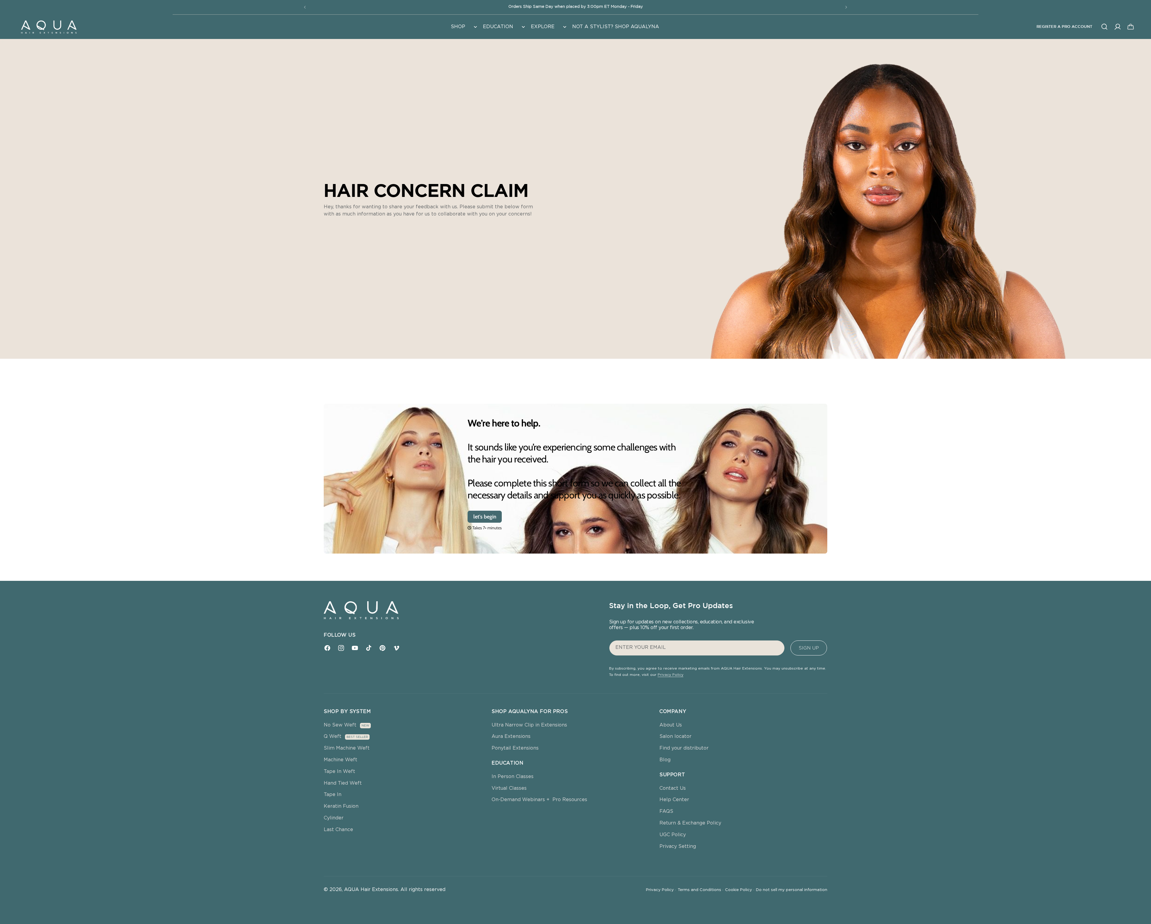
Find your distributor (684, 748)
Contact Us (672, 788)
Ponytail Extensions (515, 748)
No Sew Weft (340, 725)
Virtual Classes (509, 788)
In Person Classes (513, 776)
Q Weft (332, 736)
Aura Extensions (511, 736)
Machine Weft (340, 759)
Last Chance (338, 829)
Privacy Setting (677, 846)
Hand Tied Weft (343, 783)
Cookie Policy (739, 890)
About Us (670, 725)
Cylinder (334, 818)
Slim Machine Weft (347, 748)
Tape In (332, 794)
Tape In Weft (339, 771)
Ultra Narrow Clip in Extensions (529, 725)
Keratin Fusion (341, 806)
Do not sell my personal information (791, 890)
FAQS (666, 811)
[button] (463, 27)
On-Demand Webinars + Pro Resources (539, 799)
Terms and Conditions (700, 890)
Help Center (674, 799)
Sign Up (809, 648)
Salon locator (675, 736)
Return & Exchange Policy (690, 823)
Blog (665, 759)
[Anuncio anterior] (304, 7)
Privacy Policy (670, 674)
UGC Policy (672, 834)
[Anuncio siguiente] (846, 7)
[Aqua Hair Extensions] (48, 26)
